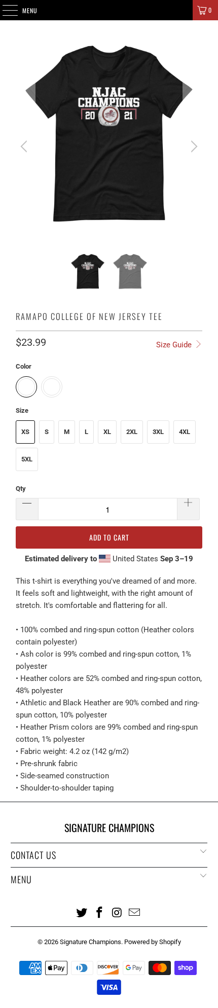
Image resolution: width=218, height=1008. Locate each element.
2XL (131, 432)
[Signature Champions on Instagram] (117, 912)
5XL (26, 459)
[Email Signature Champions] (134, 912)
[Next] (193, 147)
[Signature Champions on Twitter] (82, 912)
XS (25, 432)
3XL (158, 432)
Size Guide (175, 344)
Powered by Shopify (152, 942)
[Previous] (25, 147)
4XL (184, 432)
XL (107, 432)
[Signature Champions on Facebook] (99, 912)
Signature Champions (90, 942)
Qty (21, 488)
